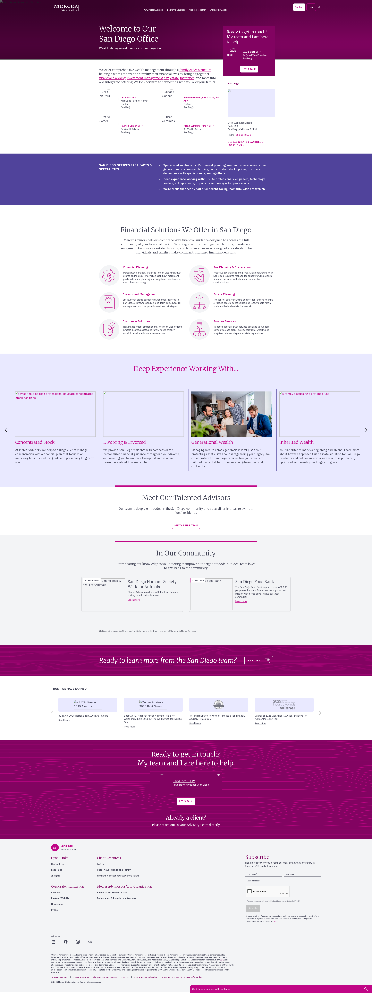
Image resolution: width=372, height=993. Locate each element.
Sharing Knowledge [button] (218, 10)
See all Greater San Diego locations (245, 143)
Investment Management (140, 294)
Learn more (134, 599)
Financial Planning (135, 267)
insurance (187, 78)
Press (54, 909)
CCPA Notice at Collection (145, 977)
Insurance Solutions (136, 321)
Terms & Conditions (59, 977)
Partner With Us (60, 898)
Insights (55, 875)
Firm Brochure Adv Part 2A (105, 977)
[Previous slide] (52, 713)
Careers (55, 892)
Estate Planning (224, 294)
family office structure (195, 70)
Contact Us (57, 864)
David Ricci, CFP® (252, 51)
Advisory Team (197, 825)
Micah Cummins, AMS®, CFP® (199, 125)
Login (311, 7)
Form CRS (125, 977)
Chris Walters (128, 97)
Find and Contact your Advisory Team (118, 875)
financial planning (112, 78)
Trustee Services (224, 321)
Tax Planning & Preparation (232, 267)
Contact (299, 7)
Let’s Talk (249, 69)
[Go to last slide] (5, 430)
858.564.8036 (243, 134)
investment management (145, 78)
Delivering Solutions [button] (176, 10)
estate (174, 78)
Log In (100, 864)
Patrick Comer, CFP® (132, 125)
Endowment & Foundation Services (116, 898)
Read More (64, 720)
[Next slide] (367, 430)
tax (166, 78)
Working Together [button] (197, 10)
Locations (56, 869)
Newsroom (57, 904)
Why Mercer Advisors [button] (153, 10)
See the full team (186, 525)
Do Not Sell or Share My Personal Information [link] (181, 977)
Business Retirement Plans (112, 892)
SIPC (222, 960)
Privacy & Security (81, 977)
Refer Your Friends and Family (114, 869)
